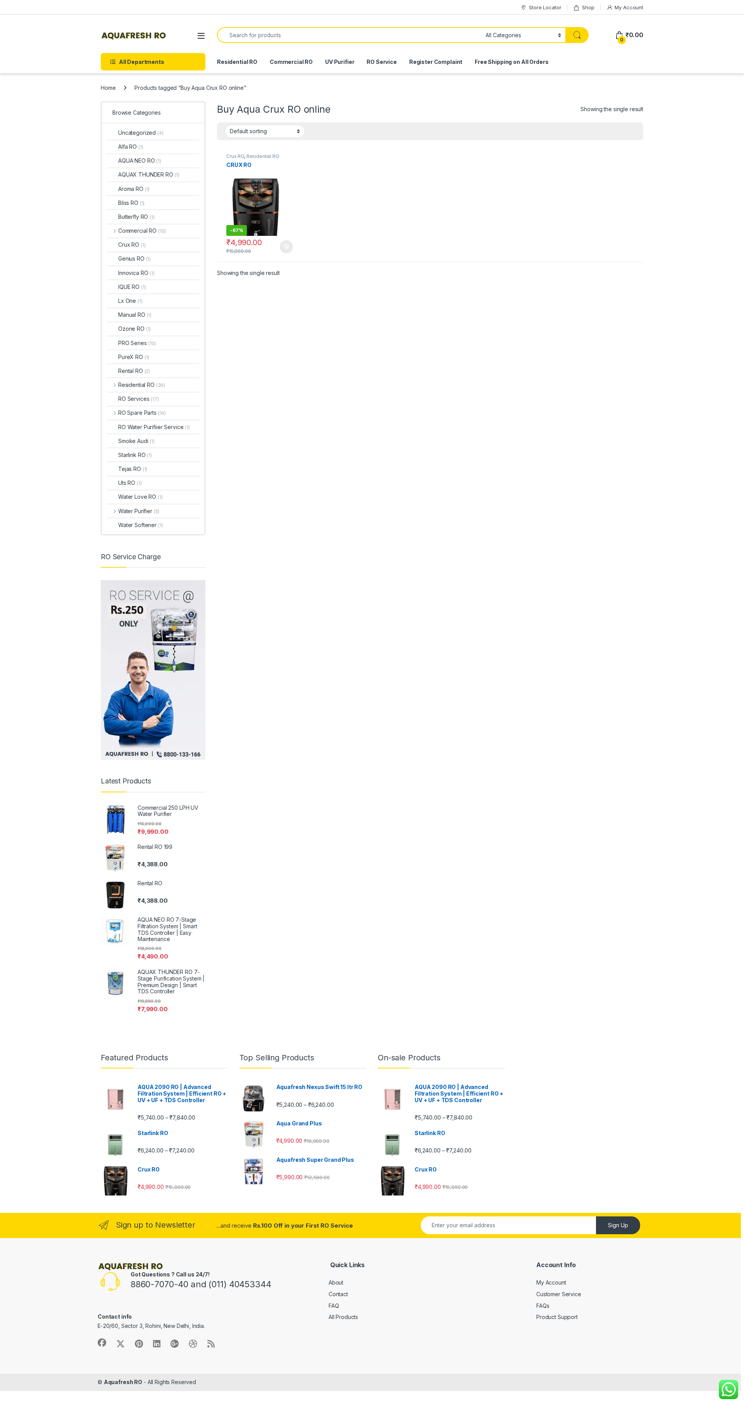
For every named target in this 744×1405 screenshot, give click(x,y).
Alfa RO (130, 146)
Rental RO (134, 371)
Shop (588, 7)
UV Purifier (339, 61)
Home (108, 87)
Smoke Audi (136, 441)
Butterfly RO (136, 216)
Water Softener (140, 525)
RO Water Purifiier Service (154, 427)
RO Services (138, 398)
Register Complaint (435, 61)
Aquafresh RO (123, 1382)
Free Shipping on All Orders (511, 61)
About (336, 1282)
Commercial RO (291, 61)
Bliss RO (131, 202)
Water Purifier (138, 511)
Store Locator (545, 7)
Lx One (130, 300)
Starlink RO (135, 455)
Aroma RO (134, 189)
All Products (343, 1317)
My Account (629, 7)
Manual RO (135, 314)
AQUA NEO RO (139, 160)
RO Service (382, 61)
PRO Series (137, 343)
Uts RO (130, 482)
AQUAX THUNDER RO (148, 174)
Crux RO (235, 156)
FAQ (334, 1305)
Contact (338, 1294)
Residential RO (237, 61)
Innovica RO (136, 273)
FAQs (542, 1305)
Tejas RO (132, 468)
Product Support (557, 1317)
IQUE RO (132, 286)
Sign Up (618, 1225)
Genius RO (134, 258)
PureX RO (133, 357)
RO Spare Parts (142, 412)
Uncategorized (141, 132)
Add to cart (286, 246)
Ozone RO (134, 328)
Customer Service (558, 1294)
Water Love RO (140, 496)
